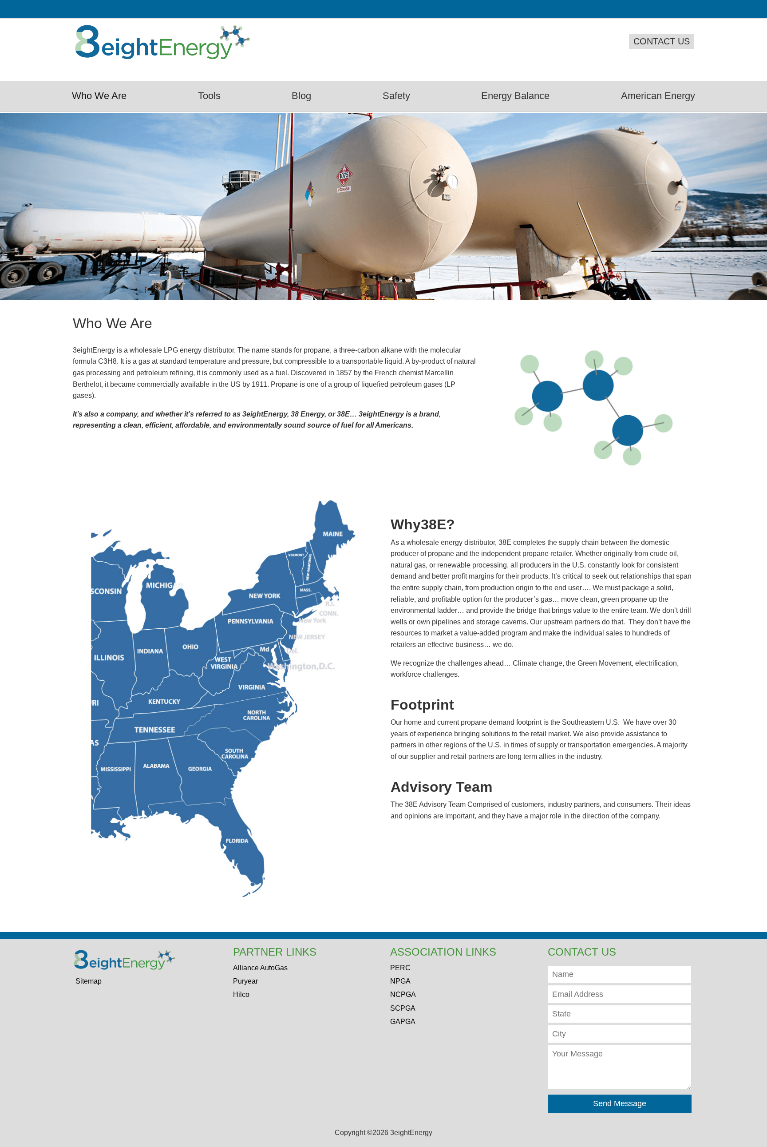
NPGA (400, 981)
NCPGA (403, 994)
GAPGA (402, 1021)
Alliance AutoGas (260, 968)
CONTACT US (661, 41)
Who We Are (99, 95)
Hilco (241, 994)
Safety (396, 95)
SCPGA (402, 1008)
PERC (400, 968)
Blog (301, 95)
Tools (209, 95)
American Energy (658, 95)
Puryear (245, 981)
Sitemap (88, 981)
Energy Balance (515, 95)
